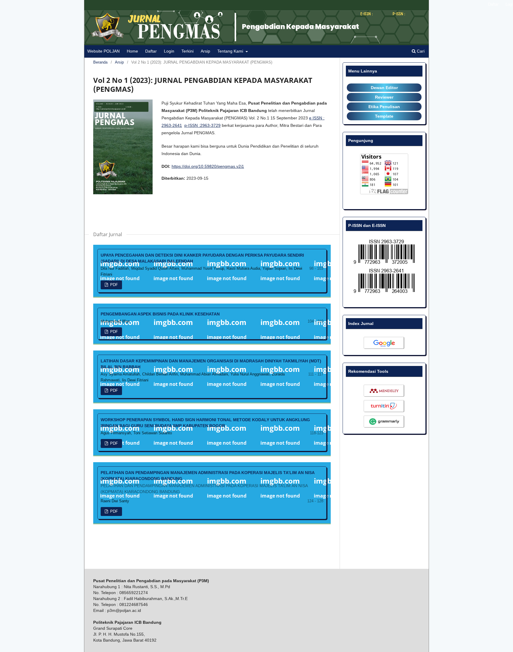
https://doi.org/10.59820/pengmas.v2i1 (208, 166)
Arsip (205, 51)
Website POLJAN (103, 51)
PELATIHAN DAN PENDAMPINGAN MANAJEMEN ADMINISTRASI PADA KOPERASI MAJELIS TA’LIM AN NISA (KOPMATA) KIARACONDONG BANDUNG (207, 482)
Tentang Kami (230, 51)
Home (132, 51)
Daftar (151, 51)
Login (169, 51)
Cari (420, 51)
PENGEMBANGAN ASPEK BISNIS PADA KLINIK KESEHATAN (160, 314)
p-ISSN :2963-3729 (202, 125)
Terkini (187, 51)
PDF (113, 284)
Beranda (100, 62)
